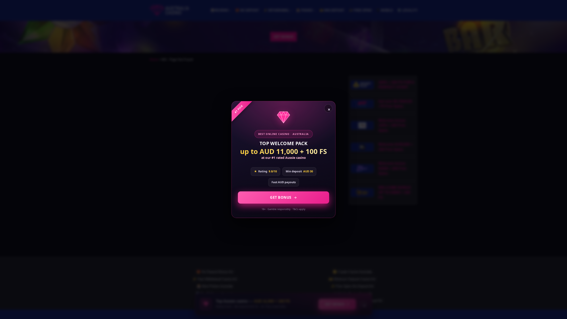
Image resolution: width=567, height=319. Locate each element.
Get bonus (280, 197)
